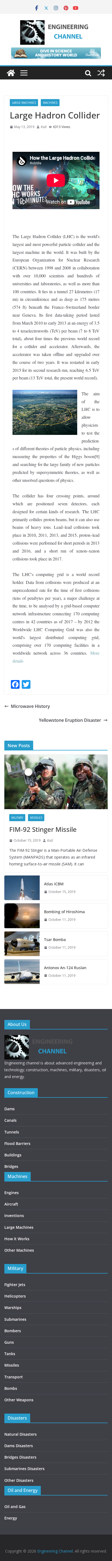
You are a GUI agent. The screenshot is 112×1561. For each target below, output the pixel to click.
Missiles (36, 818)
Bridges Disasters (20, 1457)
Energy (10, 1518)
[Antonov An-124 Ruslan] (22, 971)
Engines (11, 1192)
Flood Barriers (17, 1143)
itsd (43, 126)
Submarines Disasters (24, 1468)
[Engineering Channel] (10, 72)
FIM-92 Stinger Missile (43, 829)
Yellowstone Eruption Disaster (70, 720)
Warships (12, 1307)
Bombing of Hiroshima (64, 911)
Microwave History (30, 706)
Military (17, 818)
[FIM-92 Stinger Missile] (56, 782)
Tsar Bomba (55, 939)
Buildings (12, 1155)
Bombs (10, 1388)
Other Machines (19, 1250)
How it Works (16, 1238)
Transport (13, 1376)
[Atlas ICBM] (22, 888)
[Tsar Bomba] (22, 943)
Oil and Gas (15, 1506)
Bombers (12, 1330)
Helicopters (15, 1296)
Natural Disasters (20, 1434)
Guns (9, 1342)
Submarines (15, 1319)
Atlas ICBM (54, 883)
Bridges (11, 1166)
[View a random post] (101, 72)
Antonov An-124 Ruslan (65, 967)
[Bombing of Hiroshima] (22, 915)
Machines (50, 103)
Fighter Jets (14, 1284)
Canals (10, 1120)
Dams (9, 1108)
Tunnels (11, 1132)
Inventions (14, 1215)
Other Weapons (18, 1399)
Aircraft (11, 1204)
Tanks (9, 1353)
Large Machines (24, 103)
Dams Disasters (18, 1445)
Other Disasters (18, 1480)
